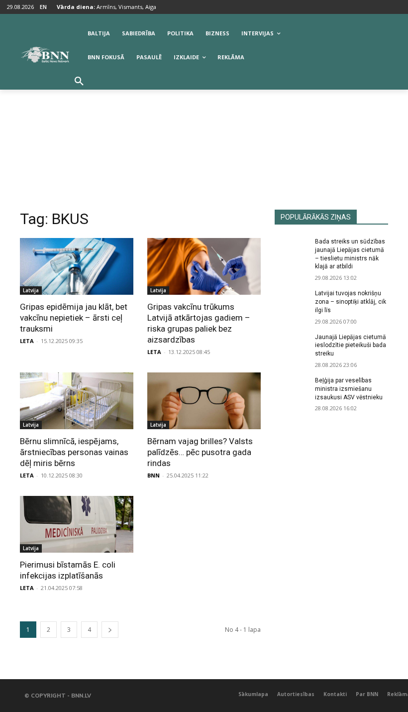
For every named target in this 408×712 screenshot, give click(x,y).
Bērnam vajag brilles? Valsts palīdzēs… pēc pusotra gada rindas (200, 452)
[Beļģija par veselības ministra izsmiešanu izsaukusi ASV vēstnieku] (291, 388)
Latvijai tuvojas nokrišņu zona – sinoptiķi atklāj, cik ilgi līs (350, 302)
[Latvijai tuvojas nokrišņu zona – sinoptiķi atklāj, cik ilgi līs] (291, 301)
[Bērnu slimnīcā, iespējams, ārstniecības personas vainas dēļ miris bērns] (76, 400)
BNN (153, 475)
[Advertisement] (204, 135)
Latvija (31, 290)
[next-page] (110, 629)
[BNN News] (45, 54)
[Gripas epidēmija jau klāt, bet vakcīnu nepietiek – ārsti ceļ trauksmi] (76, 266)
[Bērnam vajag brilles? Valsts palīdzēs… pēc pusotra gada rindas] (204, 400)
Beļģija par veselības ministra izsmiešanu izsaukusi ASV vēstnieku (349, 389)
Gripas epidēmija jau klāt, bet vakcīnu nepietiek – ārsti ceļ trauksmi (73, 318)
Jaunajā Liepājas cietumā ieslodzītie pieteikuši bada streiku (350, 345)
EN (43, 6)
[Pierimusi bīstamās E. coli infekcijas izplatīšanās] (76, 524)
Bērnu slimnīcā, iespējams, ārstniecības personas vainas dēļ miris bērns (74, 452)
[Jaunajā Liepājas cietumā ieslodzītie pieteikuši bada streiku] (291, 345)
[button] (79, 81)
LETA (27, 341)
